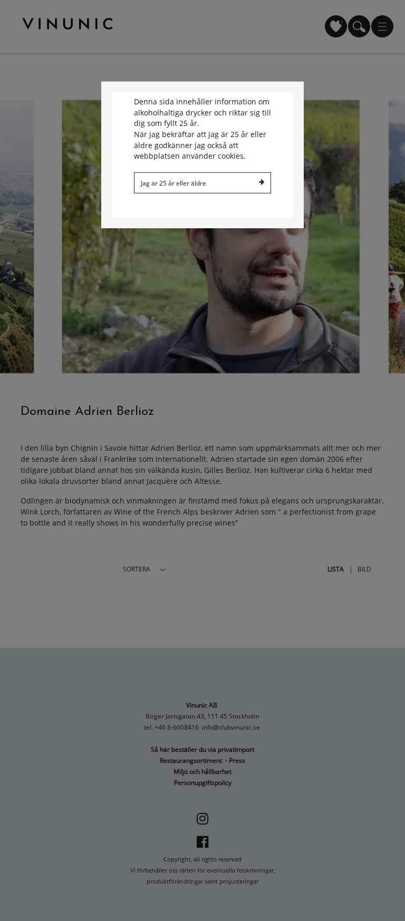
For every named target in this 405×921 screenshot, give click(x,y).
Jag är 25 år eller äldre (173, 182)
